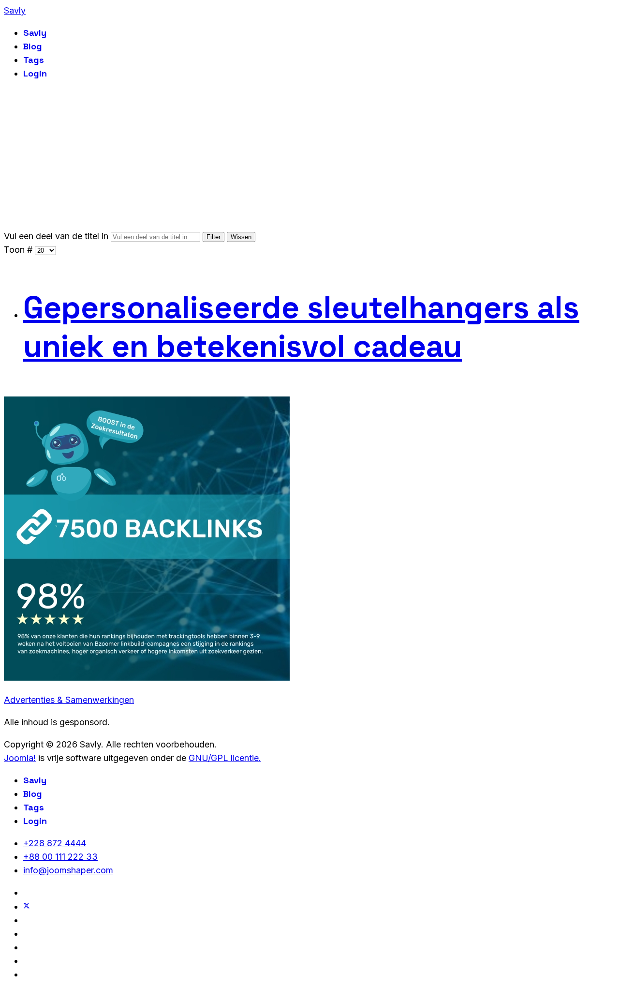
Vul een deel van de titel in (57, 236)
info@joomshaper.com (68, 870)
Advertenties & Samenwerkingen (69, 700)
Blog (32, 46)
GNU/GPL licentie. (225, 758)
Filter (213, 237)
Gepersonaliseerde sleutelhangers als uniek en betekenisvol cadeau (301, 327)
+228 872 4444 (54, 843)
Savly (15, 10)
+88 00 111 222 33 (60, 857)
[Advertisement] (309, 157)
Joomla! (20, 758)
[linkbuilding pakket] (147, 677)
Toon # (19, 249)
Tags (33, 59)
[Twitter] (26, 906)
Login (35, 73)
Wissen (241, 237)
